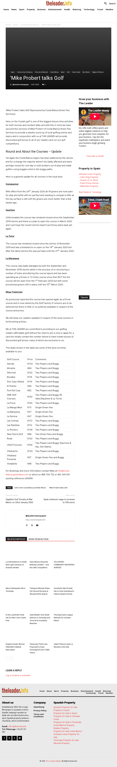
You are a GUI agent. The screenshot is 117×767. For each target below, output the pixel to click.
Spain (15, 25)
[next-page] (12, 658)
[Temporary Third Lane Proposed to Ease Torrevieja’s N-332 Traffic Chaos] (40, 634)
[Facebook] (26, 96)
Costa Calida (76, 72)
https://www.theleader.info (35, 520)
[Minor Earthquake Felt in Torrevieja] (16, 578)
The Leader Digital (53, 761)
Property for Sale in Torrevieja (67, 722)
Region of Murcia (97, 72)
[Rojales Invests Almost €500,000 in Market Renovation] (16, 634)
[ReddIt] (52, 96)
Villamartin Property (89, 186)
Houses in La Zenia (89, 180)
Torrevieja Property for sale (66, 740)
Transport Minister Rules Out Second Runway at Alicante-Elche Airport (40, 591)
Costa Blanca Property (64, 725)
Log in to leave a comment (18, 675)
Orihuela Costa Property (90, 174)
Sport (62, 72)
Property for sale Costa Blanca (68, 731)
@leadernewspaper (21, 84)
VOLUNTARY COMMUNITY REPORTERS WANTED (64, 565)
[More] (66, 96)
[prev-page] (7, 658)
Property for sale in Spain (65, 713)
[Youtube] (38, 525)
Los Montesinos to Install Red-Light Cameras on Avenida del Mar (16, 565)
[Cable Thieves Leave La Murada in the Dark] (64, 634)
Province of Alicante (41, 72)
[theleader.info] (59, 3)
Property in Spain (62, 710)
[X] (33, 96)
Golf (68, 72)
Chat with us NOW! (95, 156)
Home (8, 25)
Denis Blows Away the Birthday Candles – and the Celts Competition (39, 565)
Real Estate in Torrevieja (90, 192)
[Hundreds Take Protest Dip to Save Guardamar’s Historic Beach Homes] (64, 578)
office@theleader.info (17, 726)
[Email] (59, 96)
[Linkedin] (46, 96)
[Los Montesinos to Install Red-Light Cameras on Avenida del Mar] (16, 552)
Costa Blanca (54, 72)
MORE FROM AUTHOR (39, 539)
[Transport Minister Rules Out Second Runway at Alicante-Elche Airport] (40, 578)
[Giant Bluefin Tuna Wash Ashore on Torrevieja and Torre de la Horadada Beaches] (40, 605)
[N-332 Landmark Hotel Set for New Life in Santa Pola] (16, 605)
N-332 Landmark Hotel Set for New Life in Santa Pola (16, 618)
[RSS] (9, 738)
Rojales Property (61, 728)
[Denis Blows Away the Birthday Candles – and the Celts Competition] (40, 552)
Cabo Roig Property (89, 177)
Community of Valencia (30, 25)
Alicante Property (62, 743)
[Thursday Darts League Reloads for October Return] (64, 605)
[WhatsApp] (39, 96)
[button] (109, 3)
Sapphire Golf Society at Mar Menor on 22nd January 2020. (19, 501)
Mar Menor (86, 72)
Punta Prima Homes (89, 183)
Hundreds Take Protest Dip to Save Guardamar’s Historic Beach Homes (64, 591)
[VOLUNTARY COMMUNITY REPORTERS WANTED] (64, 552)
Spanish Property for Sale (65, 707)
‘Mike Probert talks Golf (58, 488)
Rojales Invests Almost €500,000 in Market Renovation (15, 647)
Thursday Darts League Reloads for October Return (63, 618)
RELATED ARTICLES (16, 539)
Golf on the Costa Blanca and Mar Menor (30, 488)
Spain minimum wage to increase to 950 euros (59, 501)
